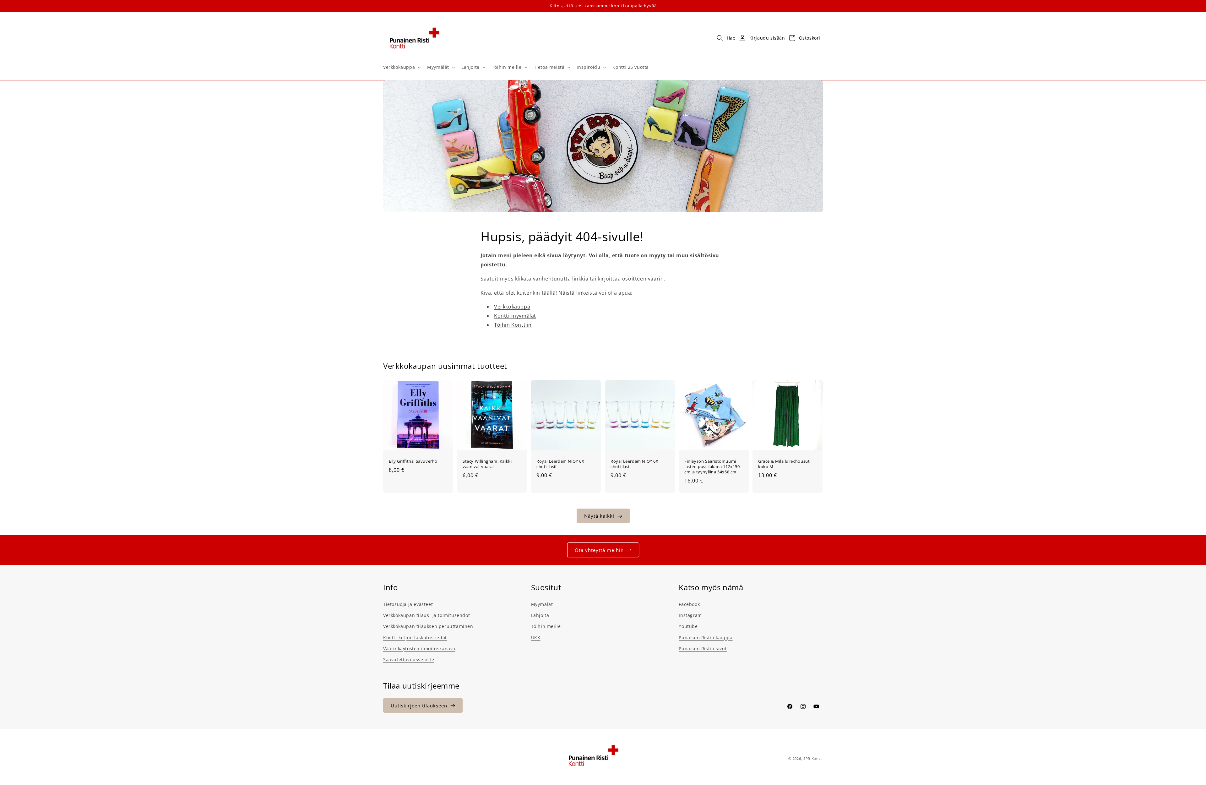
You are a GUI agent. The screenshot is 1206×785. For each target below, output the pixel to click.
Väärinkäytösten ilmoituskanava (419, 648)
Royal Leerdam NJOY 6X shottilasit (560, 464)
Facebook (689, 604)
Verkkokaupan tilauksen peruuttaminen (428, 627)
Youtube (688, 627)
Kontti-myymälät (515, 315)
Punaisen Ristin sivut (703, 648)
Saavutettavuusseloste (408, 659)
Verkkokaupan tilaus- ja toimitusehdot (426, 615)
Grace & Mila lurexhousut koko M (784, 464)
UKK (536, 638)
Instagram (690, 615)
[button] (401, 67)
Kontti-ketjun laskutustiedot (415, 638)
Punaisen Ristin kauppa (705, 638)
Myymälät (542, 604)
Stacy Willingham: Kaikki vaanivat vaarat (487, 464)
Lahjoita (540, 615)
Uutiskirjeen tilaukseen (419, 705)
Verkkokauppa (512, 306)
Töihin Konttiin (513, 324)
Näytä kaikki (599, 516)
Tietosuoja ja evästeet (408, 604)
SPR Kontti (813, 758)
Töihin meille (546, 627)
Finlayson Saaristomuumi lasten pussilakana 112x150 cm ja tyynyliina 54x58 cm (712, 467)
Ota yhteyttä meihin (599, 550)
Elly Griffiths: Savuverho (413, 461)
